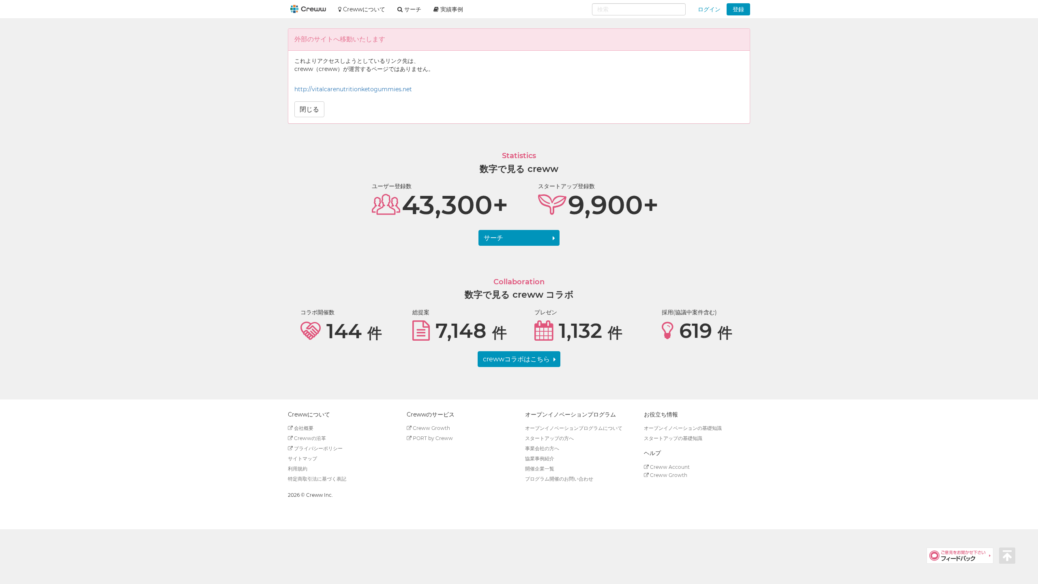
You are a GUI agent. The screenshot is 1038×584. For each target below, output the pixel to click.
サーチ (493, 238)
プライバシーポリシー (318, 448)
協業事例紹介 (539, 458)
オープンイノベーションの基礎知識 (683, 428)
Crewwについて (363, 9)
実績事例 (451, 9)
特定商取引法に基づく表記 (317, 479)
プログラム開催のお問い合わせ (559, 479)
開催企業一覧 (539, 469)
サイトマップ (302, 458)
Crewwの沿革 (309, 438)
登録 (738, 9)
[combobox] (639, 9)
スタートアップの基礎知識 (673, 438)
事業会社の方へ (542, 448)
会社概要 (303, 428)
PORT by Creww (432, 438)
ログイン (709, 9)
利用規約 (297, 469)
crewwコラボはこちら (516, 359)
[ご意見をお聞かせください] (962, 555)
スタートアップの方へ (549, 438)
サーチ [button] (412, 9)
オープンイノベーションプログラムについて (573, 428)
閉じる (309, 109)
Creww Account (669, 467)
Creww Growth (431, 428)
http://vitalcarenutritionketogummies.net (353, 89)
